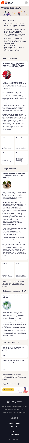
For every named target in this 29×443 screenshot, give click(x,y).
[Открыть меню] (26, 2)
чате (23, 413)
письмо (6, 413)
